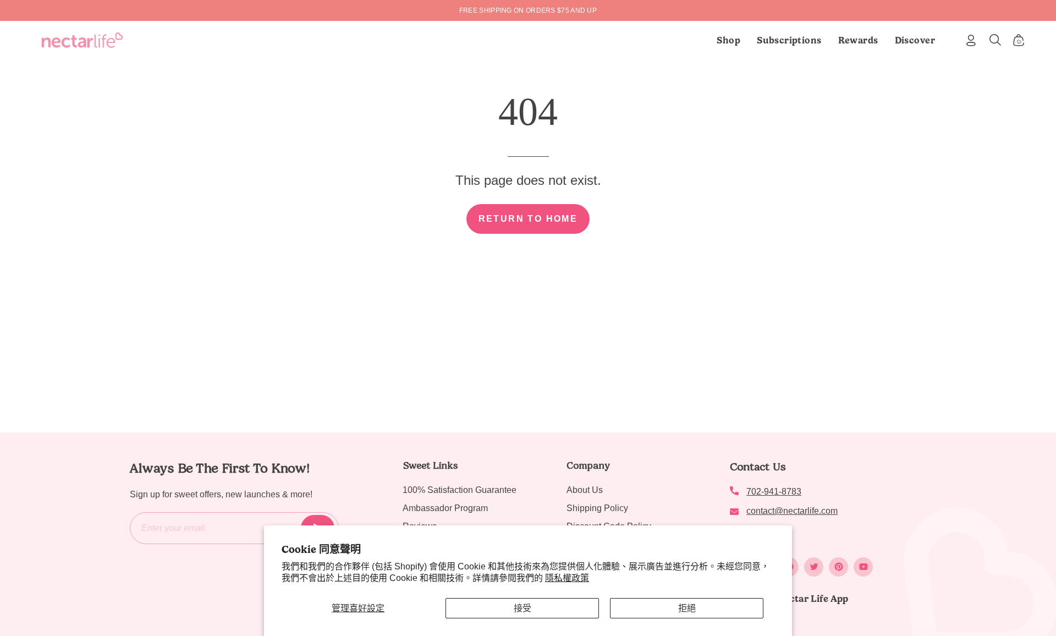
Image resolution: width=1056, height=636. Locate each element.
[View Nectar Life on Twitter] (813, 567)
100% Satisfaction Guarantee (459, 490)
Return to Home (528, 218)
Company (588, 465)
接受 (522, 608)
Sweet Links (430, 465)
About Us (584, 490)
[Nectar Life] (82, 40)
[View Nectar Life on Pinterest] (838, 567)
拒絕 (687, 608)
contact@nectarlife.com (792, 511)
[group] (528, 10)
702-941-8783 (773, 491)
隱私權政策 (567, 578)
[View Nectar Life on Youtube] (863, 567)
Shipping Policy (597, 508)
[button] (789, 40)
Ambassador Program (445, 508)
